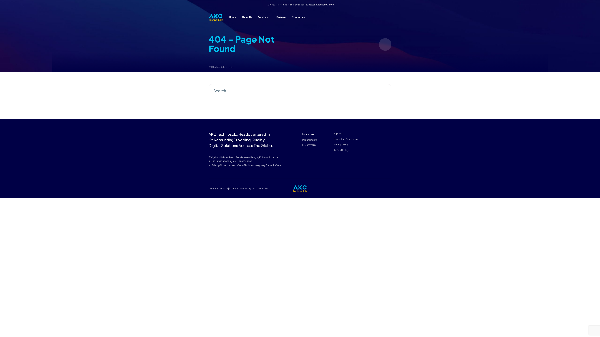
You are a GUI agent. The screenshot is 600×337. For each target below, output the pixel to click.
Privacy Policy (341, 144)
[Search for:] (300, 91)
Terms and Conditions (346, 138)
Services (263, 17)
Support (338, 133)
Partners (281, 17)
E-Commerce (309, 144)
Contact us (298, 17)
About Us (247, 17)
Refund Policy (341, 150)
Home (232, 17)
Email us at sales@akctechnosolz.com (314, 4)
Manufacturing (309, 139)
